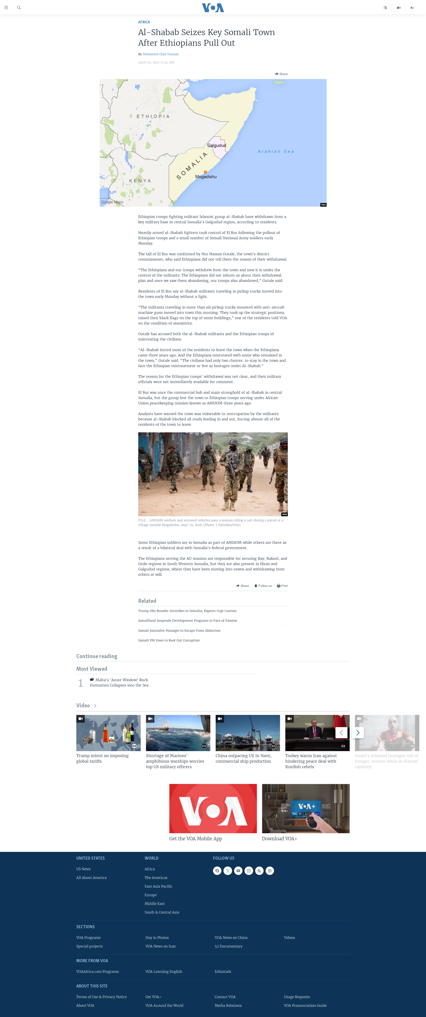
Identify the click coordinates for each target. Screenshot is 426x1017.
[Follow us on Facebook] (217, 871)
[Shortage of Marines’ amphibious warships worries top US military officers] (178, 733)
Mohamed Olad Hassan (161, 54)
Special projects (89, 946)
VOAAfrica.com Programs (97, 972)
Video (83, 706)
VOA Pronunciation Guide (305, 1005)
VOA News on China (231, 938)
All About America (91, 878)
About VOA (85, 1005)
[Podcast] (270, 871)
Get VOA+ (153, 997)
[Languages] (385, 7)
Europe (151, 895)
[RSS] (259, 871)
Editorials (223, 972)
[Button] (281, 74)
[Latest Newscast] (412, 7)
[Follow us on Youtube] (238, 871)
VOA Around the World (164, 1005)
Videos (289, 938)
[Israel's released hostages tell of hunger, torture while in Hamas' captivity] (387, 733)
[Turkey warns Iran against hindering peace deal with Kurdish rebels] (317, 733)
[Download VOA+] (306, 808)
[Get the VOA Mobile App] (213, 808)
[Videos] (399, 7)
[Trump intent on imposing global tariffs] (108, 733)
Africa (144, 22)
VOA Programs (88, 938)
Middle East (155, 904)
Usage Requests (297, 997)
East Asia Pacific (158, 886)
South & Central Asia (162, 912)
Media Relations (228, 1005)
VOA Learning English (164, 972)
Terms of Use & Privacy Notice (101, 997)
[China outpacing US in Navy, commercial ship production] (248, 733)
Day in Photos (157, 938)
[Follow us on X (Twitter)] (227, 871)
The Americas (156, 878)
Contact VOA (225, 997)
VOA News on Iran (161, 946)
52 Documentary (229, 946)
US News (83, 869)
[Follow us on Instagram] (249, 871)
